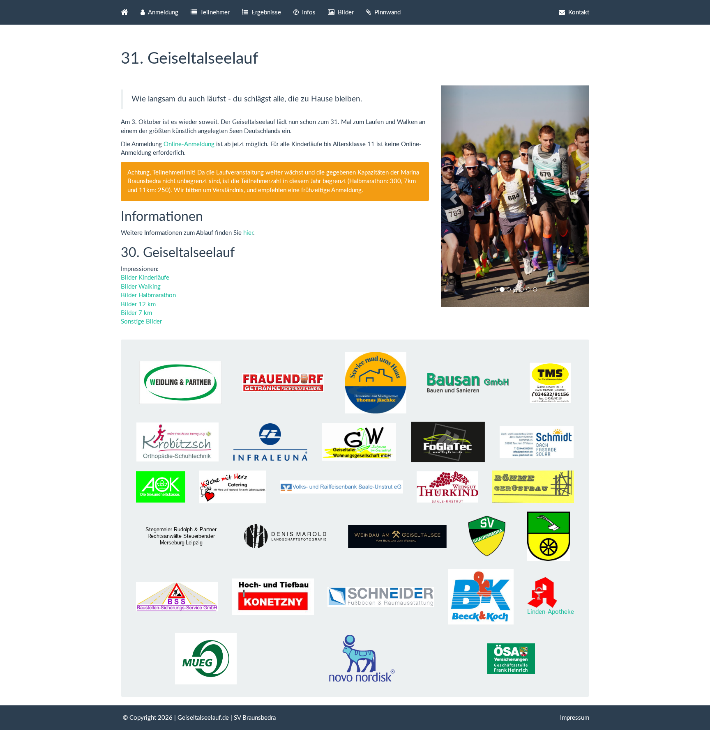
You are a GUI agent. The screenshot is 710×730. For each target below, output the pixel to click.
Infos (308, 12)
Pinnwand (387, 12)
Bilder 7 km (136, 313)
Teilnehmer (214, 12)
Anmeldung (162, 12)
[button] (452, 196)
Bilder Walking (141, 287)
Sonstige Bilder (141, 322)
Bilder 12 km (138, 304)
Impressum (574, 718)
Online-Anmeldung (189, 144)
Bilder (345, 12)
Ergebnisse (265, 12)
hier (248, 233)
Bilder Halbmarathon (148, 295)
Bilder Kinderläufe (145, 278)
